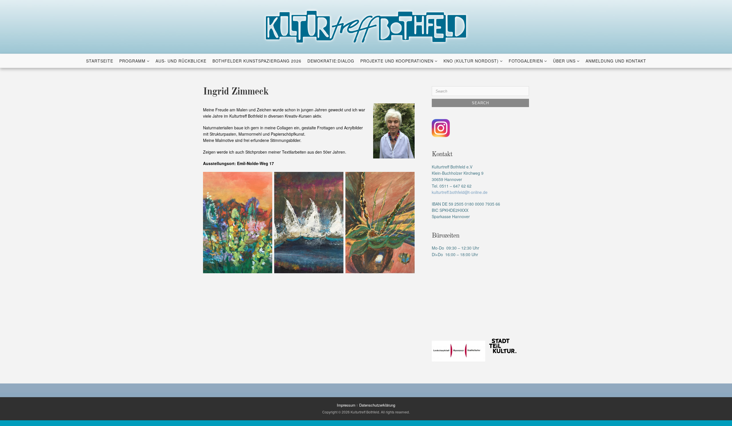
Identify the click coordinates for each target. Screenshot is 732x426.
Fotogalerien (526, 61)
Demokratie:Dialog (330, 61)
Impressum (346, 405)
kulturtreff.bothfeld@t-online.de (460, 192)
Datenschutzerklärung (377, 405)
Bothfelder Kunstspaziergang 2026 (256, 61)
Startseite (99, 61)
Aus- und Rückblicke (181, 61)
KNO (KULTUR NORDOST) (471, 61)
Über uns (564, 61)
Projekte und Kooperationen (396, 61)
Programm (132, 61)
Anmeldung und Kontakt (616, 61)
